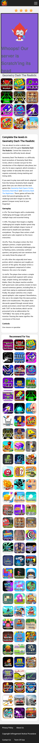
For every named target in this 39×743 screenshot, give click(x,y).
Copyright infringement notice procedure (19, 733)
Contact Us (6, 739)
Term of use (19, 739)
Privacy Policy (7, 727)
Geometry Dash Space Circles (22, 188)
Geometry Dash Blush (10, 190)
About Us (20, 727)
